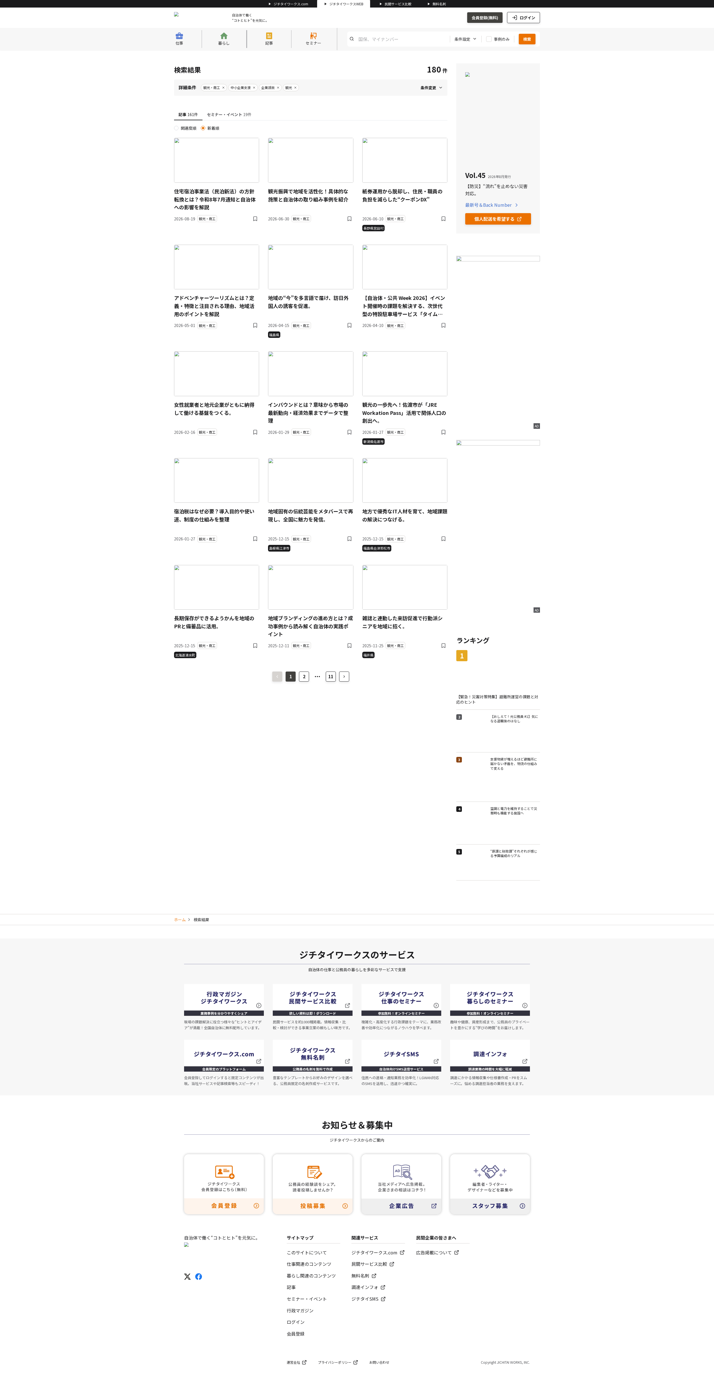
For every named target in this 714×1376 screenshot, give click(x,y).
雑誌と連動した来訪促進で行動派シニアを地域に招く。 (402, 622)
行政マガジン (300, 1310)
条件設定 (462, 39)
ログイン (527, 17)
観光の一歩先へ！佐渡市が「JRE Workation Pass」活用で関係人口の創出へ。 (404, 412)
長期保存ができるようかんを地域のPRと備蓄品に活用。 (214, 622)
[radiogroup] (310, 128)
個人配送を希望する (494, 218)
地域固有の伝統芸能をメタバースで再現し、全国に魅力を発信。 (310, 515)
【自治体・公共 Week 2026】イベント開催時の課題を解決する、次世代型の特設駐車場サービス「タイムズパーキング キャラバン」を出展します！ (403, 306)
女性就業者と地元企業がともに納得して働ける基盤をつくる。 (214, 408)
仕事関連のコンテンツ (309, 1263)
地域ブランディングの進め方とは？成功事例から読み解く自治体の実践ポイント (310, 626)
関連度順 (188, 128)
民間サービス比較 (398, 3)
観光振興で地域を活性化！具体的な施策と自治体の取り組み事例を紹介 (308, 195)
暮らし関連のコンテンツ (311, 1275)
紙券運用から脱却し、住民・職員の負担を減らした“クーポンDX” (402, 195)
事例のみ (502, 39)
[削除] (223, 87)
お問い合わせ (379, 1362)
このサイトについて (307, 1252)
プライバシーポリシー (334, 1362)
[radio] (176, 128)
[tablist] (310, 115)
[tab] (188, 114)
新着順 (213, 128)
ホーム (180, 919)
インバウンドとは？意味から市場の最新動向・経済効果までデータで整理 (308, 412)
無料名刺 (439, 3)
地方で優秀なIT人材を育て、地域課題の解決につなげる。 (404, 515)
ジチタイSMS (364, 1298)
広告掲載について (434, 1252)
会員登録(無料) (485, 17)
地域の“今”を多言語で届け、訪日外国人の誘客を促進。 (308, 301)
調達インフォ (364, 1287)
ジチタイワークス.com (291, 3)
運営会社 (293, 1362)
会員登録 (296, 1333)
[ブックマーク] (255, 219)
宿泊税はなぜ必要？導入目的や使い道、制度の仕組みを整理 (214, 515)
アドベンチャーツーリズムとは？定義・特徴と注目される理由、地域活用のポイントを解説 (214, 305)
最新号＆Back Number (488, 204)
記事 (291, 1287)
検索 (527, 39)
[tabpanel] (310, 391)
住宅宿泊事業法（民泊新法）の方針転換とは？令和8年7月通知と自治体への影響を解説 (214, 199)
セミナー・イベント (307, 1298)
